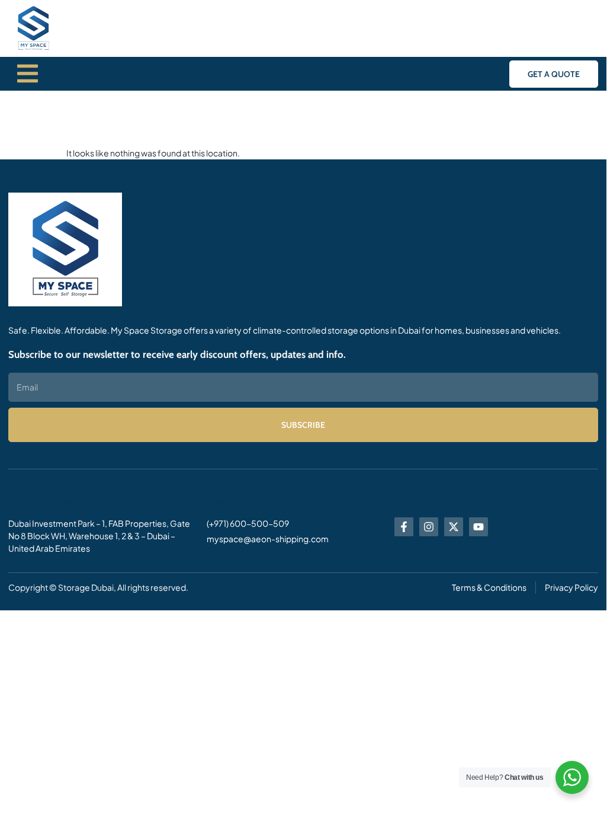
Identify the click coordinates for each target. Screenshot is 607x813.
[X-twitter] (453, 526)
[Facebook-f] (403, 526)
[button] (553, 74)
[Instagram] (428, 526)
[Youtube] (478, 526)
